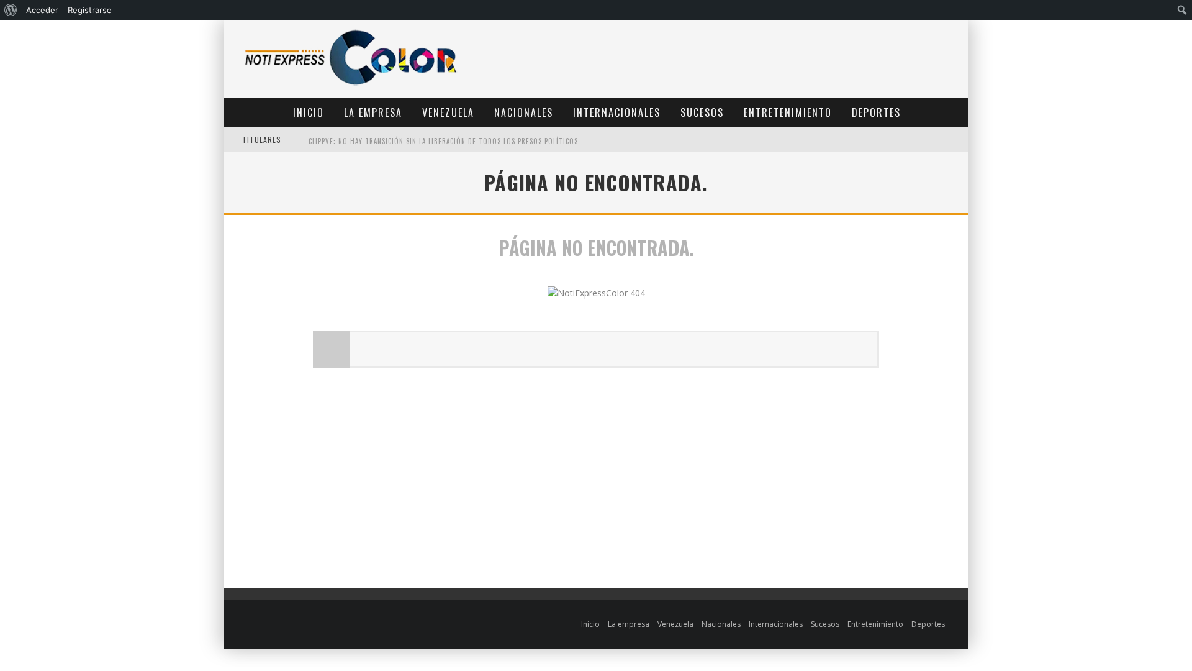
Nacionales (523, 112)
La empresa (373, 112)
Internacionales (617, 112)
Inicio (308, 112)
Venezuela (448, 112)
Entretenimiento (788, 112)
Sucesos (702, 112)
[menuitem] (11, 10)
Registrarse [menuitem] (90, 10)
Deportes (876, 112)
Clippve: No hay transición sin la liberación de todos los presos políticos (443, 141)
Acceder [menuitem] (42, 10)
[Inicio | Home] (350, 85)
